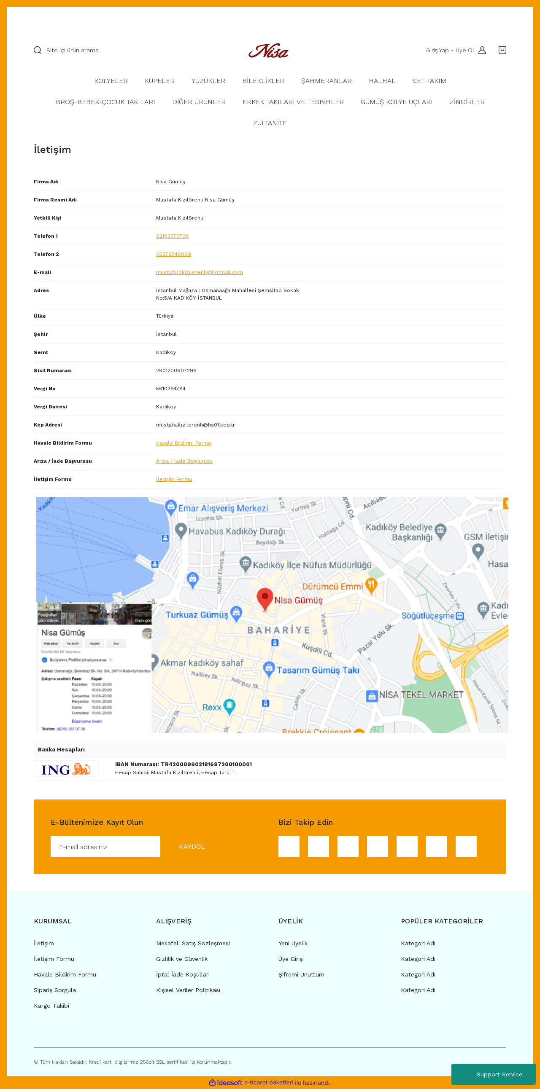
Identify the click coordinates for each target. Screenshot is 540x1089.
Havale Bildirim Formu (183, 443)
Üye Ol (465, 50)
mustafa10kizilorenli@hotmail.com (199, 272)
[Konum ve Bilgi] (272, 614)
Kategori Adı (418, 943)
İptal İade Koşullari (183, 974)
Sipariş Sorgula (55, 990)
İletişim (44, 943)
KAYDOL (192, 846)
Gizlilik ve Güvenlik (182, 958)
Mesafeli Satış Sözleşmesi (193, 943)
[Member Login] (480, 50)
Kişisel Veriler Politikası (188, 990)
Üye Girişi (291, 958)
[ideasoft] (226, 1083)
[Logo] (270, 50)
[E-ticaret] (269, 1082)
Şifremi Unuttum (301, 974)
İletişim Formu (174, 479)
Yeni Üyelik (293, 943)
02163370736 (172, 236)
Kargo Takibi (51, 1005)
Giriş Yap (437, 50)
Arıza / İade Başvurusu (184, 461)
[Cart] (500, 50)
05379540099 (173, 254)
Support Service (499, 1074)
